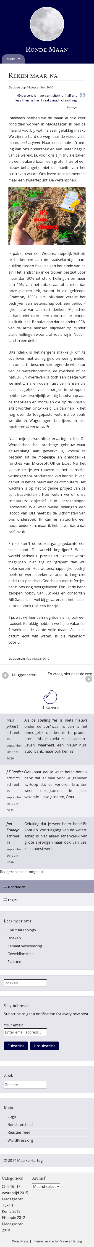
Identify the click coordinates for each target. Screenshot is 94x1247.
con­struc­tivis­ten (23, 494)
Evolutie (14, 961)
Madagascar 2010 (37, 658)
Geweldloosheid (21, 953)
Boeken (14, 938)
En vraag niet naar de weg (70, 676)
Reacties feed (19, 1132)
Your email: (13, 1025)
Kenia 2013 (11, 1211)
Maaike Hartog (71, 1241)
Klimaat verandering (25, 946)
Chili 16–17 (11, 1186)
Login (12, 1116)
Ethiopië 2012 (13, 1217)
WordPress (20, 1241)
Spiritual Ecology (22, 930)
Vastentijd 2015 (15, 1192)
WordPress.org (20, 1140)
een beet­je (49, 605)
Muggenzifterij (29, 674)
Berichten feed (20, 1124)
